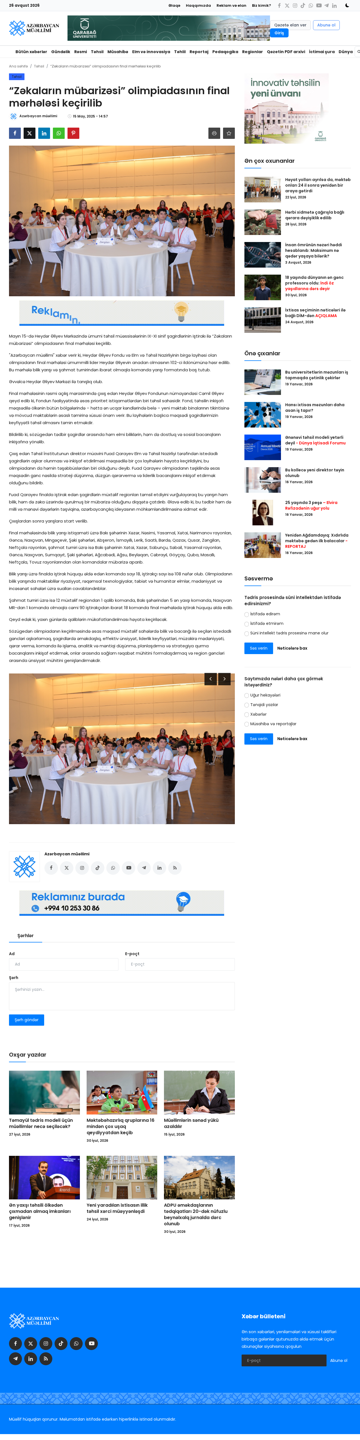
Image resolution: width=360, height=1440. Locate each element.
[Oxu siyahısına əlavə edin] (229, 133)
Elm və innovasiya (151, 52)
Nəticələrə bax (292, 648)
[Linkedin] (334, 5)
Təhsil (97, 52)
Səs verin (258, 648)
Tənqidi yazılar (264, 704)
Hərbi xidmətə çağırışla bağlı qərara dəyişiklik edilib (314, 215)
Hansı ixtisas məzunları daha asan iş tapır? (315, 407)
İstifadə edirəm (265, 614)
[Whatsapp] (310, 5)
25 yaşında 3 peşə (311, 505)
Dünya (346, 52)
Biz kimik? (261, 5)
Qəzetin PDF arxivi (286, 52)
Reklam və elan (231, 5)
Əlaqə (174, 5)
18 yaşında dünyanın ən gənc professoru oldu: (314, 283)
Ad (12, 954)
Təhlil (180, 52)
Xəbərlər (258, 714)
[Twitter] (287, 5)
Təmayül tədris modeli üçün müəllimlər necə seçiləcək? (41, 1123)
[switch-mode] (345, 5)
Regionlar (252, 52)
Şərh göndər (27, 1020)
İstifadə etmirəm (267, 623)
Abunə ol (326, 25)
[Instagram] (295, 5)
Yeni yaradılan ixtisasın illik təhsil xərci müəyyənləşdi (117, 1208)
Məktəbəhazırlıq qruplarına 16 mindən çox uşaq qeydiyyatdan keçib (120, 1126)
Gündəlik (60, 52)
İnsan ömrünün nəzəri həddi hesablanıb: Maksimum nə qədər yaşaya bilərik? (313, 250)
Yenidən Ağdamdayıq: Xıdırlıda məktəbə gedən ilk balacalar (316, 540)
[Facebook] (279, 5)
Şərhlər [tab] (25, 935)
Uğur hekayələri (265, 695)
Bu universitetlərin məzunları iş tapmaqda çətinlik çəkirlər (316, 375)
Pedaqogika (225, 52)
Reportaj (199, 52)
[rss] (45, 1358)
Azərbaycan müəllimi (66, 854)
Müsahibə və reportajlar (273, 724)
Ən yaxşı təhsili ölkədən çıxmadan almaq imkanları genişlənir (40, 1211)
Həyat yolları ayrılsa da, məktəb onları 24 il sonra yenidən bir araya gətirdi (318, 185)
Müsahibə (117, 52)
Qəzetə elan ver (290, 25)
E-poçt (132, 954)
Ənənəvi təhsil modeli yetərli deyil (315, 440)
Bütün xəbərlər (31, 52)
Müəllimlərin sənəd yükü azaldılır (191, 1123)
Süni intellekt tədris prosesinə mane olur (289, 633)
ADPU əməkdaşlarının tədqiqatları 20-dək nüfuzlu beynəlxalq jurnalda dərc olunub (196, 1214)
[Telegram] (326, 5)
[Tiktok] (302, 5)
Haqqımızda (198, 5)
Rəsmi (80, 52)
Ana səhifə (18, 66)
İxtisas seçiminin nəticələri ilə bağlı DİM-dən (315, 312)
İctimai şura (322, 52)
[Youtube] (318, 5)
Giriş (279, 33)
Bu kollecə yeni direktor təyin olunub (314, 472)
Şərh (13, 977)
